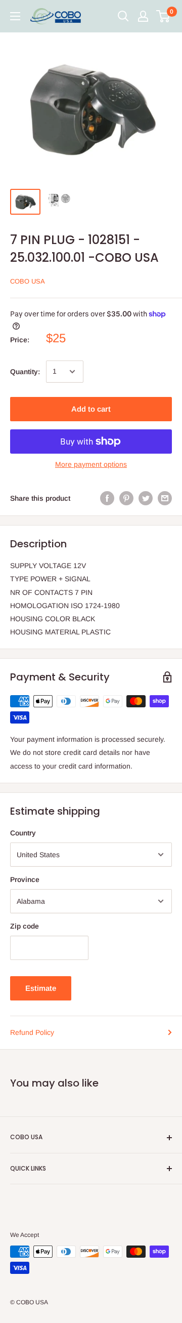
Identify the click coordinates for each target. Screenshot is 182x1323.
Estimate (40, 988)
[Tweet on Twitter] (146, 498)
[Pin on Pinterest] (126, 498)
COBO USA (27, 281)
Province (24, 879)
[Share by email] (165, 498)
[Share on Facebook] (107, 498)
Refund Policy (32, 1032)
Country (23, 833)
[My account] (143, 16)
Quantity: (25, 372)
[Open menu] (15, 16)
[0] (163, 16)
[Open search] (123, 16)
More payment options (91, 464)
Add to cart (91, 409)
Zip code (24, 926)
